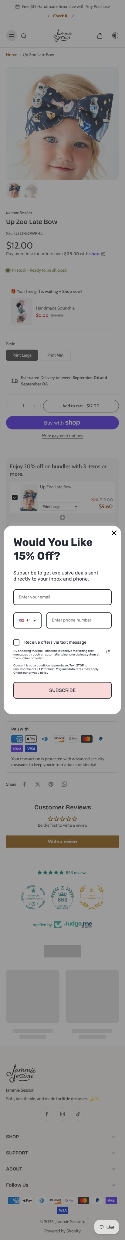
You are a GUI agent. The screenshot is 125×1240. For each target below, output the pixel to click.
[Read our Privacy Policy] (108, 652)
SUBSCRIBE (62, 690)
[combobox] (27, 620)
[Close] (114, 533)
